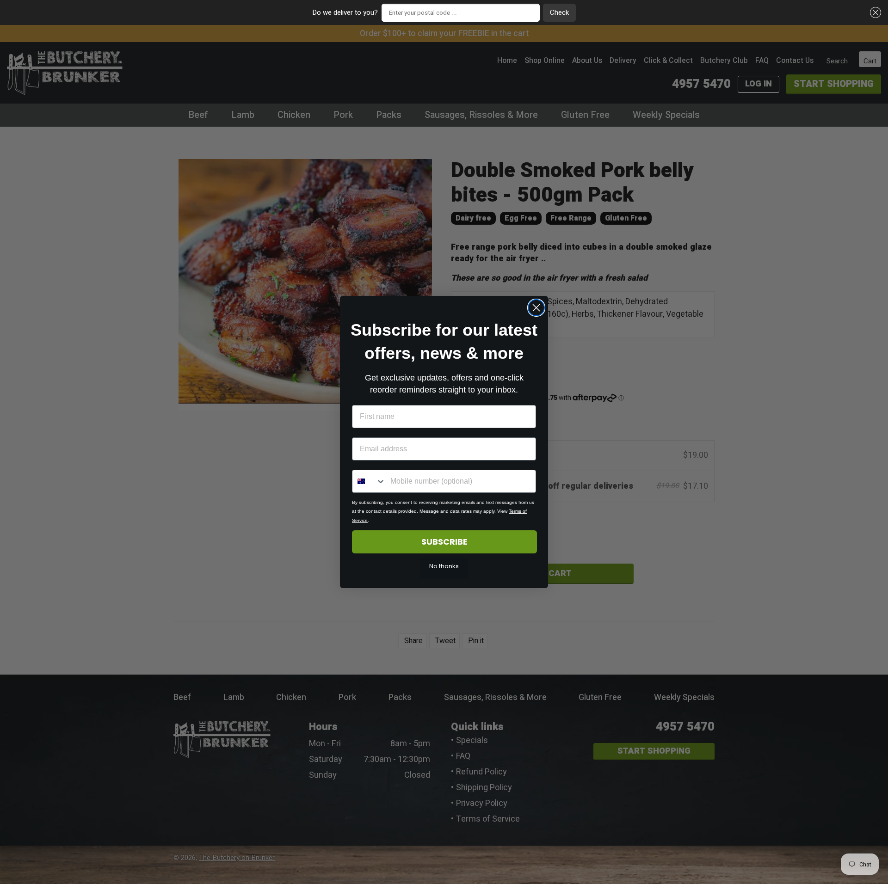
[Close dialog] (536, 308)
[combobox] (369, 481)
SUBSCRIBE (444, 541)
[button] (874, 13)
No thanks (444, 566)
